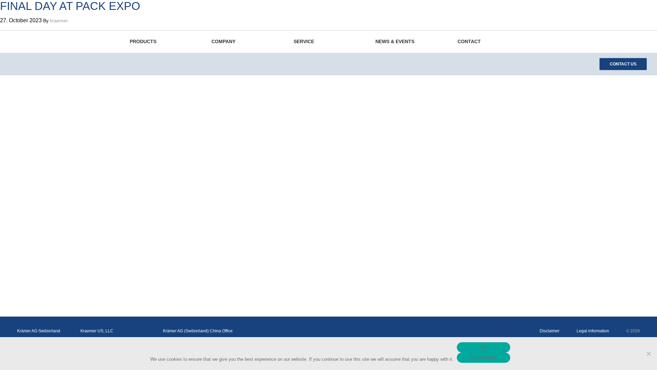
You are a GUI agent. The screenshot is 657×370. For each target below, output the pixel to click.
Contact (469, 41)
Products (143, 41)
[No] (648, 353)
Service (304, 41)
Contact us (623, 64)
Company (223, 41)
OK (483, 347)
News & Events (394, 41)
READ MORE (483, 357)
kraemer (59, 20)
